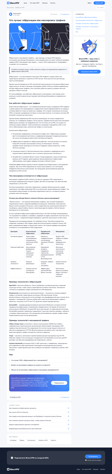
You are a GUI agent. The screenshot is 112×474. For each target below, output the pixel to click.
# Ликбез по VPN (15, 397)
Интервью (13, 440)
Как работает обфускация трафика (86, 17)
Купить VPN (99, 3)
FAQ (77, 32)
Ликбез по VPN (19, 7)
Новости (53, 440)
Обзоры (22, 440)
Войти (89, 3)
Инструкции (31, 440)
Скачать (52, 3)
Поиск (102, 7)
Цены (25, 3)
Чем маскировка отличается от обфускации (89, 20)
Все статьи (10, 7)
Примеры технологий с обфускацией (87, 23)
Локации (45, 3)
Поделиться (65, 14)
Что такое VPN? (34, 3)
